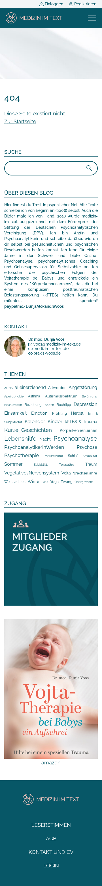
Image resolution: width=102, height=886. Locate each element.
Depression (85, 404)
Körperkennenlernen (78, 430)
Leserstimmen (51, 825)
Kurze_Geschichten (28, 430)
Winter (34, 481)
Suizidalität (41, 464)
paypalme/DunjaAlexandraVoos (34, 306)
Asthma (34, 396)
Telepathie (66, 465)
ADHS (8, 388)
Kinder (55, 421)
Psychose (87, 447)
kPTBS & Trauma (81, 421)
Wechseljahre (85, 473)
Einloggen (53, 4)
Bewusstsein (13, 405)
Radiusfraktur (53, 456)
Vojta (66, 473)
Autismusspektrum (61, 396)
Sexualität (90, 456)
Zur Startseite (20, 121)
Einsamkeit (15, 413)
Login (51, 866)
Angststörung (83, 387)
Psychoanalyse (75, 438)
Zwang (67, 482)
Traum (91, 464)
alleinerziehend (30, 387)
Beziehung (33, 405)
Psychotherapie (21, 455)
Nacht (45, 439)
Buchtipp (64, 405)
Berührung (89, 396)
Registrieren (84, 4)
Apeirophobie (14, 396)
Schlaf (73, 456)
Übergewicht (84, 482)
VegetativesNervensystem (31, 473)
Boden (49, 405)
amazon (51, 763)
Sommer (13, 464)
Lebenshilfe (20, 438)
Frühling (59, 413)
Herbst (77, 413)
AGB (51, 838)
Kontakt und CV (51, 852)
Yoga (54, 481)
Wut (45, 481)
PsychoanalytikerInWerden (34, 447)
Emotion (39, 413)
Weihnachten (15, 482)
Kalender (35, 421)
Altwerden (57, 388)
